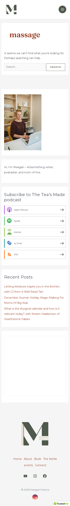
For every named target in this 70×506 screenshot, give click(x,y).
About (28, 459)
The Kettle (50, 459)
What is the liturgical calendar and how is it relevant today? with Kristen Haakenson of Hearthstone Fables (32, 314)
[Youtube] (25, 476)
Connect (40, 465)
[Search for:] (25, 67)
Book (37, 459)
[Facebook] (45, 476)
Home (17, 459)
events (28, 465)
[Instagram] (35, 476)
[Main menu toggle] (62, 9)
